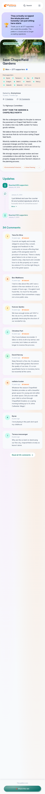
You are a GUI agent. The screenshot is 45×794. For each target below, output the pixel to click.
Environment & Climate (11, 43)
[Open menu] (39, 5)
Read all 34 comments (22, 455)
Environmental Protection (12, 167)
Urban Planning (29, 167)
